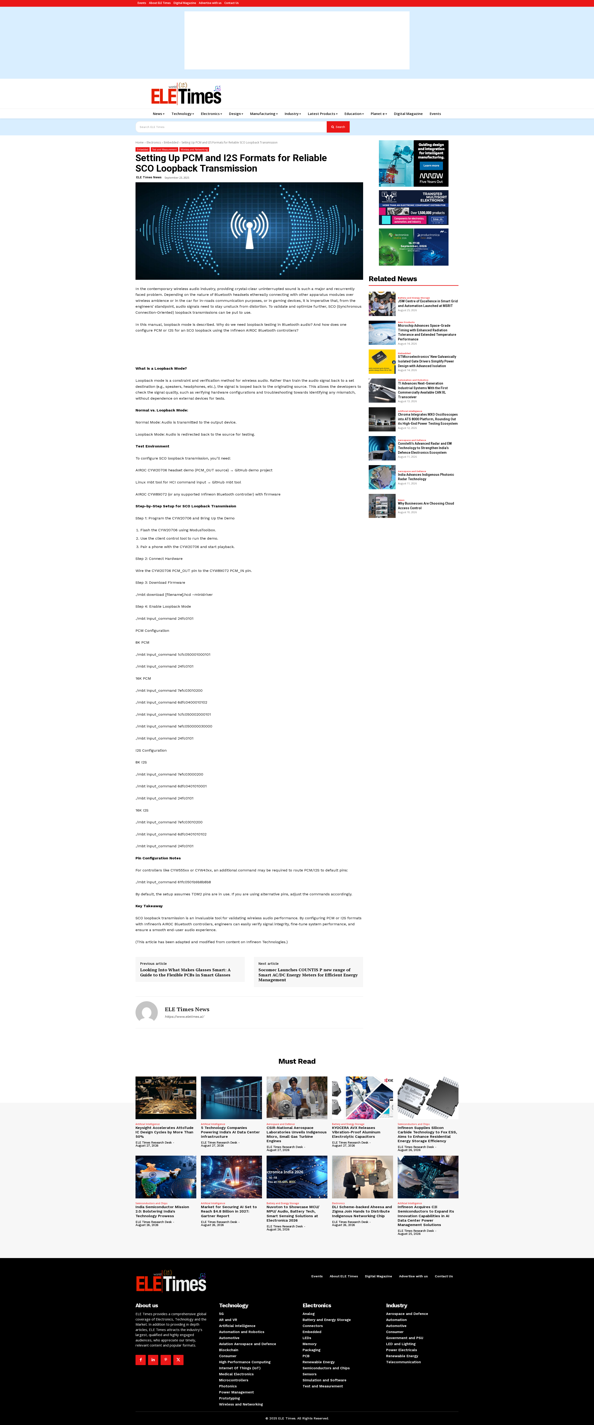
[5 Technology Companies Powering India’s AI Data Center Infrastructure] (231, 1097)
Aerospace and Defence (412, 440)
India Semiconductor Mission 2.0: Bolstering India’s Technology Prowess (162, 1211)
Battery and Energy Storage (414, 298)
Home (140, 142)
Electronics (154, 142)
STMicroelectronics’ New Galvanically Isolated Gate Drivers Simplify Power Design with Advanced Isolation (427, 361)
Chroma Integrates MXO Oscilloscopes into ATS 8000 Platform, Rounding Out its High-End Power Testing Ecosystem (428, 419)
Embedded (171, 142)
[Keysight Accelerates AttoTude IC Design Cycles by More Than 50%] (166, 1097)
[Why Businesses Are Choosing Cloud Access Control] (382, 506)
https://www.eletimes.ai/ (184, 1016)
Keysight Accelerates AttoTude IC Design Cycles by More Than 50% (165, 1132)
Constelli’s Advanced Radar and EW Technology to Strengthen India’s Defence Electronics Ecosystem (425, 448)
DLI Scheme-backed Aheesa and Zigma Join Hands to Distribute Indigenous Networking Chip (362, 1211)
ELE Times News (148, 177)
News (401, 500)
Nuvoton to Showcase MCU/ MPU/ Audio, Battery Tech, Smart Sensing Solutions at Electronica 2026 (293, 1214)
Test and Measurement (164, 149)
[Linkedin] (153, 1360)
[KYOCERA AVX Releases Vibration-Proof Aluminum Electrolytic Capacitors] (362, 1097)
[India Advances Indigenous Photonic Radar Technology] (382, 477)
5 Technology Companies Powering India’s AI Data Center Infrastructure (230, 1132)
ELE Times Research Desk (154, 1142)
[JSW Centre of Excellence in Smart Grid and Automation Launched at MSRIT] (382, 304)
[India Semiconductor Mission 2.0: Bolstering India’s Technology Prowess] (166, 1177)
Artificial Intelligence (410, 411)
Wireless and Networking (194, 149)
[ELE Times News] (147, 1012)
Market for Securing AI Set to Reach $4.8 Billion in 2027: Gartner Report (229, 1211)
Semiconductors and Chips (414, 1124)
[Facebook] (141, 1360)
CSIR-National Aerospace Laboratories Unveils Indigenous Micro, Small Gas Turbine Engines (297, 1134)
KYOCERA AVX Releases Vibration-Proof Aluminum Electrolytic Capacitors (356, 1132)
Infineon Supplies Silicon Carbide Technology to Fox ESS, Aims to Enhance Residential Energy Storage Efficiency (427, 1134)
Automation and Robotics (413, 380)
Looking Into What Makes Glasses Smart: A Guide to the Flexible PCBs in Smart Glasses (185, 972)
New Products (406, 322)
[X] (178, 1360)
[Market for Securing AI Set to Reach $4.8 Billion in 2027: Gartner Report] (231, 1177)
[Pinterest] (166, 1360)
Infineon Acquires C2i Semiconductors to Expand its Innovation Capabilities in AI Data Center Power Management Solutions (426, 1216)
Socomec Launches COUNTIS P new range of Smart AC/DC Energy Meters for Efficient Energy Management (308, 974)
